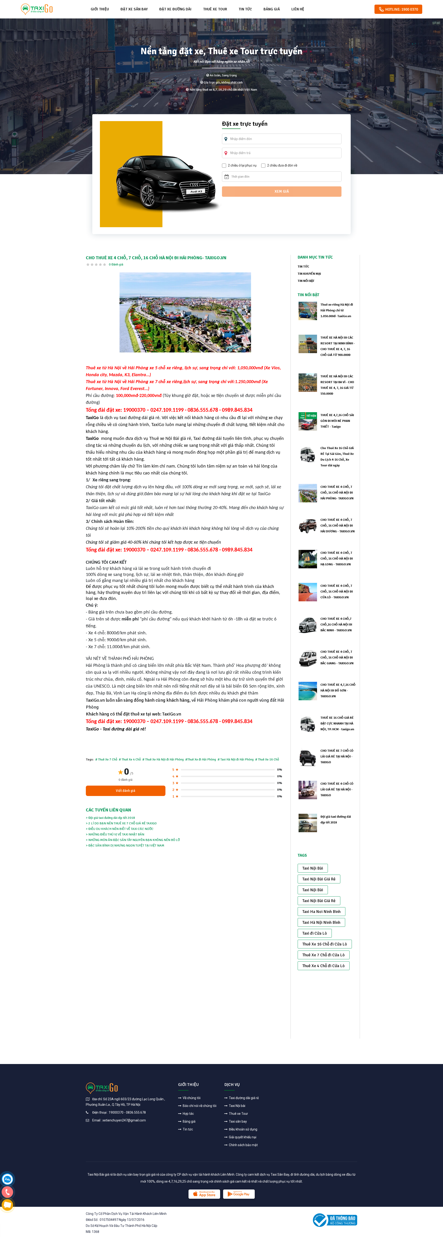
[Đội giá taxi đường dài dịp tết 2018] (308, 823)
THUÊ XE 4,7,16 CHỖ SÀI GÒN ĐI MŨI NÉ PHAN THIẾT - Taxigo (337, 421)
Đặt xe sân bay (134, 9)
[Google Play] (239, 1194)
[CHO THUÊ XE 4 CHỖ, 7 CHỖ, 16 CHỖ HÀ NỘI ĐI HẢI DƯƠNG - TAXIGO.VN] (308, 526)
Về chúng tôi (191, 1098)
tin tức (303, 266)
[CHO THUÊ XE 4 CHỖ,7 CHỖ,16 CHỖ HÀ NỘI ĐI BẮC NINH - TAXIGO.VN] (308, 625)
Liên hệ (297, 9)
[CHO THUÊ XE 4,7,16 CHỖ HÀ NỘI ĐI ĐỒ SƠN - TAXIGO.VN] (308, 691)
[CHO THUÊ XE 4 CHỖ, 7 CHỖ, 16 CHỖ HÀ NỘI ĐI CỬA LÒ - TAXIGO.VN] (308, 592)
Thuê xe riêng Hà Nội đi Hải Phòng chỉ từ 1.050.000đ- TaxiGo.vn (336, 310)
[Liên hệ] (7, 1179)
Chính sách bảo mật (243, 1145)
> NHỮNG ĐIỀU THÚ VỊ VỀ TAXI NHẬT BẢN (115, 834)
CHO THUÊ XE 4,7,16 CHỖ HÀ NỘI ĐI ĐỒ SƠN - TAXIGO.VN (338, 690)
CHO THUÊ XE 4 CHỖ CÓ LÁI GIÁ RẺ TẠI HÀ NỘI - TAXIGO (336, 789)
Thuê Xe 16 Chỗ (268, 759)
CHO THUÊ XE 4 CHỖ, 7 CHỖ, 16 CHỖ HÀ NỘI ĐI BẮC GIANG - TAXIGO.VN (336, 657)
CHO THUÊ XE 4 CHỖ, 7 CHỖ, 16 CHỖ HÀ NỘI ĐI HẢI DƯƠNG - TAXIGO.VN (337, 525)
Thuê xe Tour (215, 9)
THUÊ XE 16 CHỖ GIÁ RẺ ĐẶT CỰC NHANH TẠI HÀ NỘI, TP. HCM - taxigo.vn (337, 723)
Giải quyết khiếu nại (242, 1137)
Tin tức (245, 9)
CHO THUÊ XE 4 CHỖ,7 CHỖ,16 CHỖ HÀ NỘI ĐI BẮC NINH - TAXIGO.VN (336, 624)
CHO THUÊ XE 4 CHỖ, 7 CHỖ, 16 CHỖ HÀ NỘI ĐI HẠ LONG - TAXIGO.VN (336, 558)
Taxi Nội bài (236, 1106)
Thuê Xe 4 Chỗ (131, 759)
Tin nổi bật (306, 281)
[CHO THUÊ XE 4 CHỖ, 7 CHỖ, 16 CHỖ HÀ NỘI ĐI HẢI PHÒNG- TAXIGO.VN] (185, 312)
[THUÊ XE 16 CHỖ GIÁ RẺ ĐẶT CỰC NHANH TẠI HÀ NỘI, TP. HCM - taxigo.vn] (308, 724)
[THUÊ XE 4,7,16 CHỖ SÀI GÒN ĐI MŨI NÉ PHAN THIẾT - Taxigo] (308, 421)
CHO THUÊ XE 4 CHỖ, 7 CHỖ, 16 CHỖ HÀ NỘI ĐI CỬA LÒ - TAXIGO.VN (336, 591)
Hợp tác (188, 1113)
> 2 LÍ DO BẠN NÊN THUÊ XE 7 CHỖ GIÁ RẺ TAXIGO (121, 823)
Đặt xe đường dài (175, 9)
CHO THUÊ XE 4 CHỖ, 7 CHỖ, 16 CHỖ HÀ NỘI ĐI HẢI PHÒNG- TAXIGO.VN (336, 492)
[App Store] (204, 1194)
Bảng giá (271, 9)
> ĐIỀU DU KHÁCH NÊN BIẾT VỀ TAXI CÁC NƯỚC (119, 829)
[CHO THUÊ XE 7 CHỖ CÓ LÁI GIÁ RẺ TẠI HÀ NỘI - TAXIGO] (308, 757)
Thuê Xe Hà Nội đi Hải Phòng (164, 759)
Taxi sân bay (237, 1121)
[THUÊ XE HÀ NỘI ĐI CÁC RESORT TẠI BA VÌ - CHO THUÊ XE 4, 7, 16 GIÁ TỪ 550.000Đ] (308, 382)
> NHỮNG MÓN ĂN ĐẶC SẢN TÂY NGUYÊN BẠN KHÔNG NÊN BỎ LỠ (133, 840)
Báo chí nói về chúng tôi (199, 1106)
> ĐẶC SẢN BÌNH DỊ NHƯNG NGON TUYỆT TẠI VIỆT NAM (125, 845)
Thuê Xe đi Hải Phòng (202, 759)
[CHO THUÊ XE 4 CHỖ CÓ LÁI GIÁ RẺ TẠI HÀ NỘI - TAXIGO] (308, 790)
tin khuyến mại (309, 273)
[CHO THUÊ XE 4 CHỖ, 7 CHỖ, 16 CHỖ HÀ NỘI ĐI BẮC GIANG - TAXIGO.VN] (308, 658)
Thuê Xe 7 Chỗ (107, 759)
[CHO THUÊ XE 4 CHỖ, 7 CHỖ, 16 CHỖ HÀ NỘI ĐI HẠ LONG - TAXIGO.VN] (308, 559)
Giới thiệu (100, 9)
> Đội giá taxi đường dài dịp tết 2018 (110, 818)
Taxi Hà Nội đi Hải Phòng (237, 759)
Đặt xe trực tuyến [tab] (245, 124)
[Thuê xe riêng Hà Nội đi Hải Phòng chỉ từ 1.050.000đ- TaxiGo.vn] (308, 311)
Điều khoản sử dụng (242, 1129)
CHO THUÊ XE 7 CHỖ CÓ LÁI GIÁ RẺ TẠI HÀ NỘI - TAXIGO (336, 756)
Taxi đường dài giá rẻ (243, 1098)
